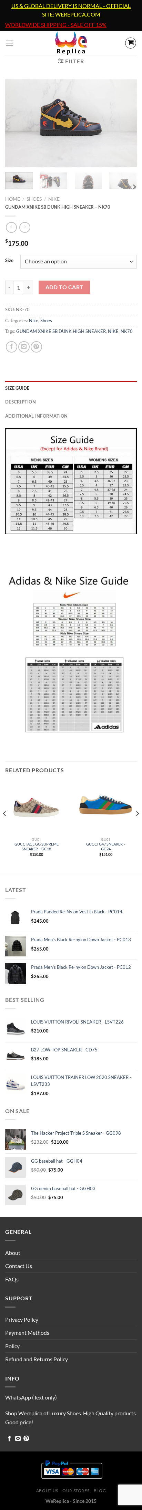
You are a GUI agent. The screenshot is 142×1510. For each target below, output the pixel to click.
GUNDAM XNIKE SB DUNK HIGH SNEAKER (61, 331)
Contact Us (18, 1265)
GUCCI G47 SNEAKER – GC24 (105, 846)
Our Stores (75, 1490)
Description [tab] (20, 402)
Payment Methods (27, 1332)
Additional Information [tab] (36, 416)
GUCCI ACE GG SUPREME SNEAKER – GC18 (36, 846)
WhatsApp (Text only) (31, 1397)
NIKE (113, 331)
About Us (47, 1490)
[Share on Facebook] (11, 347)
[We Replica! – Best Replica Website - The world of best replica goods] (71, 43)
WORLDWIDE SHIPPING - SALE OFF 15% (55, 25)
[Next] (125, 123)
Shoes (34, 199)
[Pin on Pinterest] (36, 347)
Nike (54, 199)
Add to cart (64, 287)
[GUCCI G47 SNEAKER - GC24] (105, 807)
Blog (100, 1490)
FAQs (12, 1279)
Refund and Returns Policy (36, 1359)
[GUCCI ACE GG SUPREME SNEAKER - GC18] (36, 807)
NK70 (127, 331)
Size (9, 260)
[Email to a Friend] (24, 347)
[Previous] (16, 123)
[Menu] (9, 42)
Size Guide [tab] (17, 388)
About (12, 1252)
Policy (12, 1346)
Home (12, 199)
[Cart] (130, 43)
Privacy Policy (21, 1319)
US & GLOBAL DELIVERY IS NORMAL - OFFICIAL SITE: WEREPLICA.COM (71, 10)
